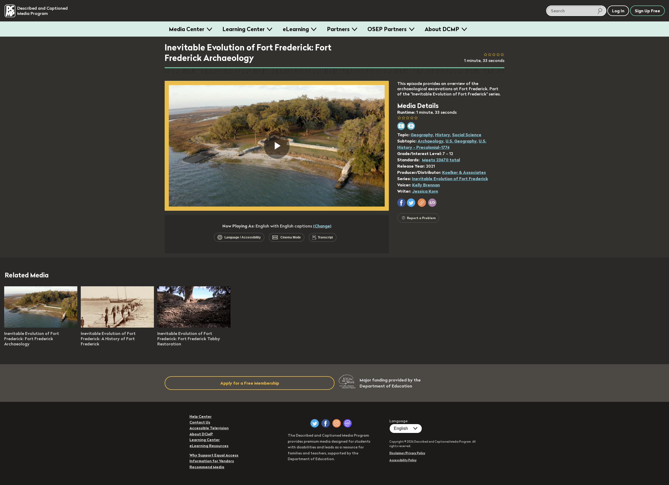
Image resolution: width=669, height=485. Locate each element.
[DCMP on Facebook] (325, 423)
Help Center (200, 416)
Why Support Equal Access (213, 455)
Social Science (466, 134)
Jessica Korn (425, 191)
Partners (338, 29)
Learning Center (243, 29)
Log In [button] (618, 10)
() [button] (322, 226)
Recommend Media (206, 467)
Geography (422, 134)
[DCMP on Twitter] (314, 423)
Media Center (186, 29)
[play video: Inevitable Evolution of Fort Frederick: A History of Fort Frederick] (117, 326)
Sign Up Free (647, 10)
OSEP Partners (387, 29)
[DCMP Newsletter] (347, 423)
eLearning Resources (208, 445)
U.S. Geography (461, 141)
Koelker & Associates (464, 172)
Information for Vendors (211, 461)
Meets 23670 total (441, 159)
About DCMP (442, 29)
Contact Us (199, 422)
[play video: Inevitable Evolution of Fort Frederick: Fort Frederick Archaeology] (40, 326)
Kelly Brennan (426, 184)
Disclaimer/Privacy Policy (407, 453)
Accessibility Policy (403, 460)
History (442, 134)
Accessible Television (209, 428)
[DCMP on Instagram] (336, 423)
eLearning (296, 29)
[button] (401, 202)
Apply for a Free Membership (249, 383)
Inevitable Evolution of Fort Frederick (450, 178)
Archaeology (430, 141)
